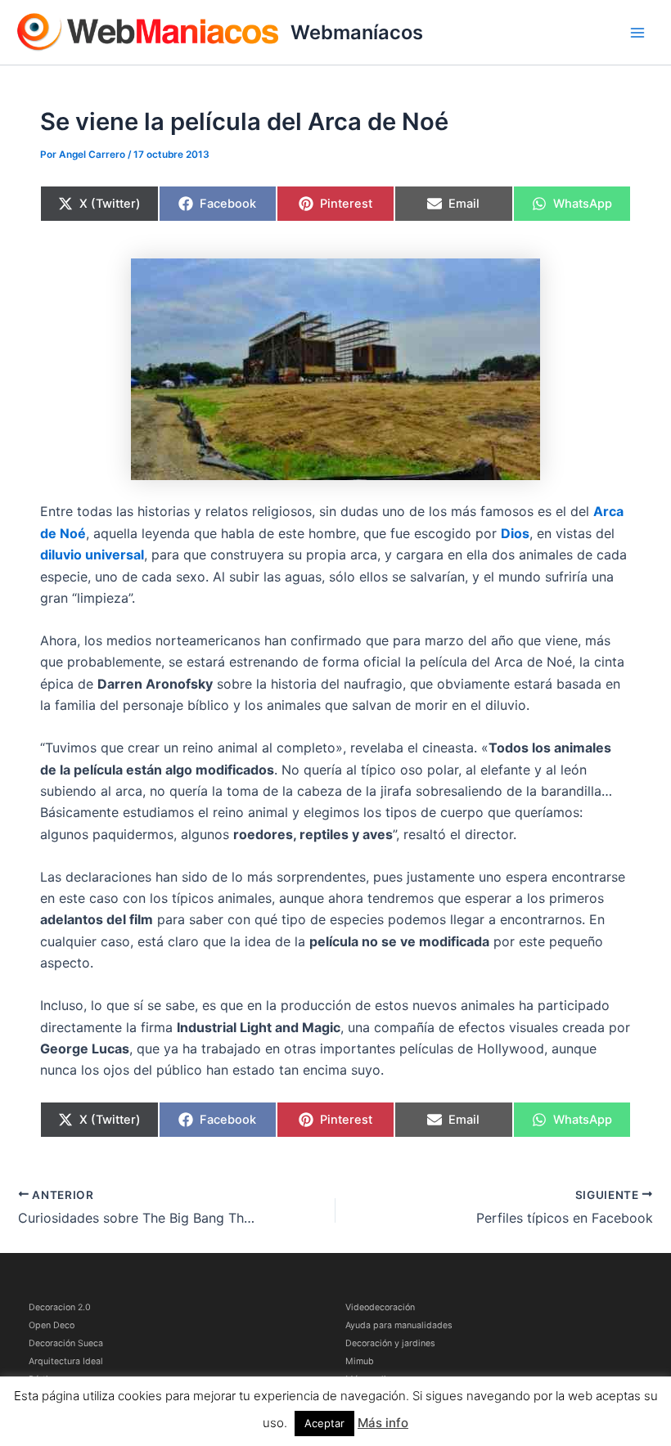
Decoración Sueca (66, 1343)
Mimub (359, 1361)
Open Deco (51, 1325)
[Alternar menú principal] (637, 33)
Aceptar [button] (324, 1423)
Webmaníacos (356, 32)
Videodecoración (380, 1307)
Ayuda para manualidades (399, 1325)
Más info (383, 1422)
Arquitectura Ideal (66, 1361)
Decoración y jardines (390, 1343)
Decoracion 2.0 (60, 1307)
